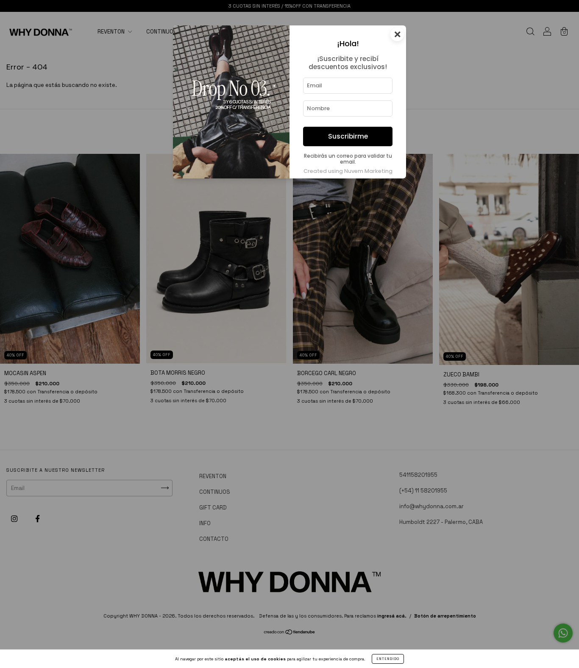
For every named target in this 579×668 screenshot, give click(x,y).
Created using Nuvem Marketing (347, 171)
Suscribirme (348, 136)
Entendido (387, 659)
